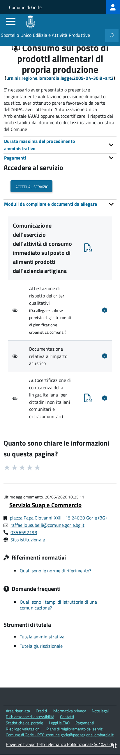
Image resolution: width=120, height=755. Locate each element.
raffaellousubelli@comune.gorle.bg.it (47, 525)
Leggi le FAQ (59, 723)
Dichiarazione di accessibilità (30, 717)
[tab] (60, 145)
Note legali (101, 711)
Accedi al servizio (31, 186)
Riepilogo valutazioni (23, 729)
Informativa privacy (69, 711)
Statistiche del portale (24, 723)
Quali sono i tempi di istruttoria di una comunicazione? (58, 604)
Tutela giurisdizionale (41, 646)
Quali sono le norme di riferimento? (55, 570)
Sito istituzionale (27, 539)
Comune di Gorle (25, 7)
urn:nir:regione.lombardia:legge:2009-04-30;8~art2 (60, 78)
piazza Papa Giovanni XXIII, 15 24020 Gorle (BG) (58, 517)
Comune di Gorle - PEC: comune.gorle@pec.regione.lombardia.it (60, 735)
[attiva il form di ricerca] (112, 35)
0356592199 (23, 532)
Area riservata (18, 711)
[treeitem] (113, 7)
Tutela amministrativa (42, 636)
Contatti (67, 717)
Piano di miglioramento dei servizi (74, 729)
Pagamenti (84, 723)
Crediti (41, 711)
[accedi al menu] (10, 21)
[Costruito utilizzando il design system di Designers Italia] (114, 746)
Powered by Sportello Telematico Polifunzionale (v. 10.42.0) (59, 744)
